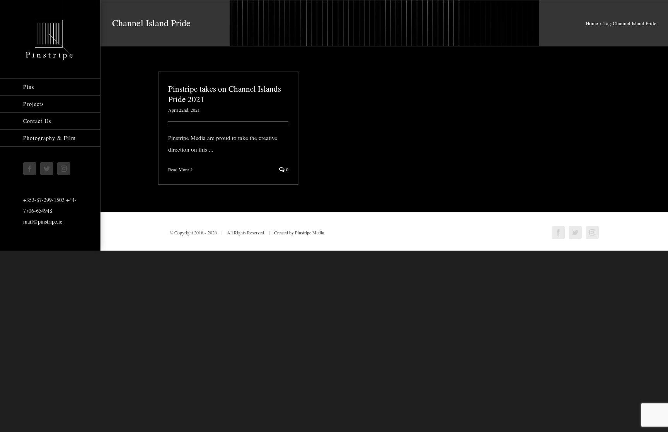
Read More (178, 169)
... (211, 149)
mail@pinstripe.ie (42, 221)
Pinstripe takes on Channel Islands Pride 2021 (224, 93)
